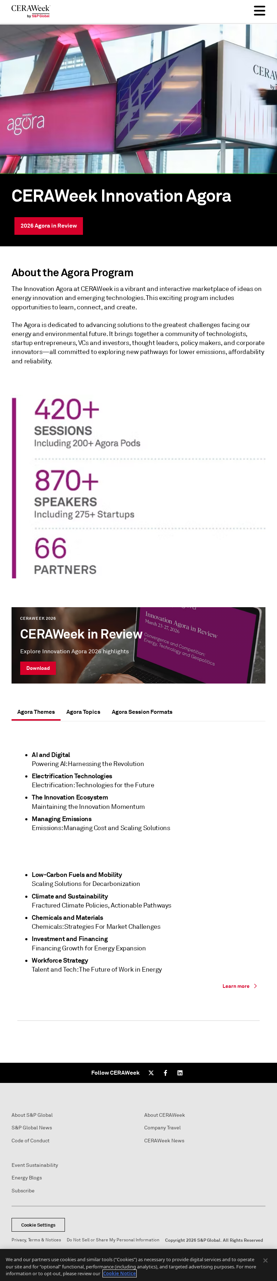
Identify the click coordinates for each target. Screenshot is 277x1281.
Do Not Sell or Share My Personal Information (113, 1240)
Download (38, 668)
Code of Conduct (30, 1141)
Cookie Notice (119, 1273)
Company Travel (162, 1128)
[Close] (265, 1260)
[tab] (36, 712)
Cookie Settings (38, 1225)
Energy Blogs (27, 1178)
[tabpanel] (138, 883)
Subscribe (23, 1191)
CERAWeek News (164, 1141)
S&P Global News (32, 1128)
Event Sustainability (35, 1165)
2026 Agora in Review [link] (49, 225)
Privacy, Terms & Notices (36, 1240)
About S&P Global (32, 1115)
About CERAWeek (164, 1115)
